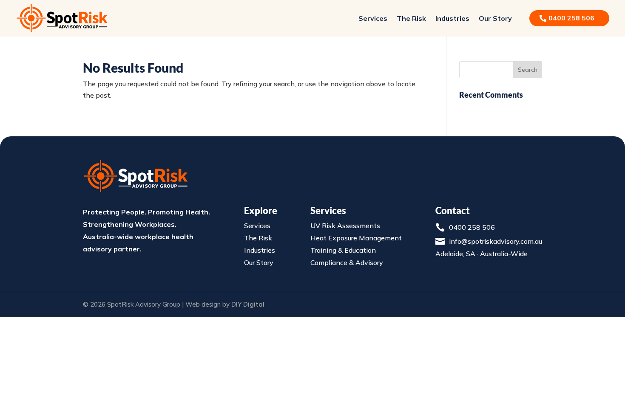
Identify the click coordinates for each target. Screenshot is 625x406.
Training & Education (343, 250)
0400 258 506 (472, 227)
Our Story (495, 18)
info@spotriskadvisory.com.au (495, 241)
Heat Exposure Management (356, 238)
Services (372, 18)
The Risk (411, 18)
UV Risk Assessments (345, 225)
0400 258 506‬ (571, 18)
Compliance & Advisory (346, 262)
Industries (452, 18)
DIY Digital (247, 304)
